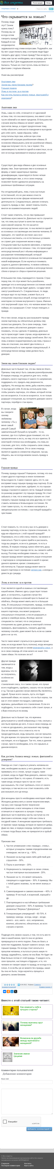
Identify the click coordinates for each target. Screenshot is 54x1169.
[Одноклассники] (8, 991)
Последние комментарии (10, 1166)
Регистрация (38, 3)
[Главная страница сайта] (11, 2)
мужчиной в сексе (41, 648)
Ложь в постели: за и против (15, 91)
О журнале (5, 1163)
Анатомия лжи (8, 82)
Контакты (27, 1163)
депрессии (36, 570)
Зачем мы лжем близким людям (16, 85)
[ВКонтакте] (4, 991)
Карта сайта (28, 1166)
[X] (15, 991)
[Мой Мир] (12, 991)
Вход (49, 3)
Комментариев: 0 (45, 987)
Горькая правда (9, 88)
